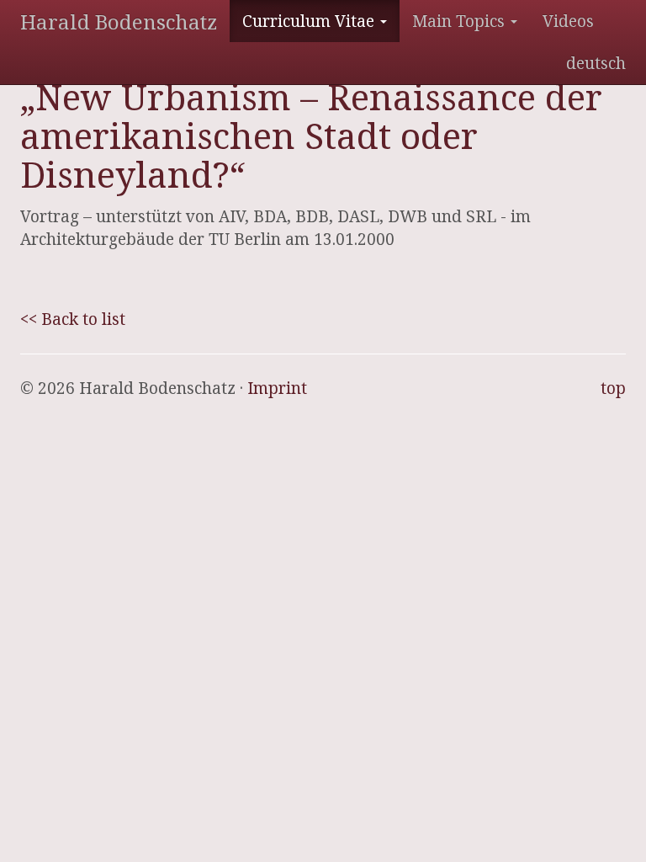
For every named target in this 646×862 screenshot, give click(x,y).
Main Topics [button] (460, 21)
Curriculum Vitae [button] (310, 21)
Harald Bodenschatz (118, 21)
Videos (568, 21)
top (613, 388)
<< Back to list (72, 319)
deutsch (596, 63)
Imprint (277, 388)
